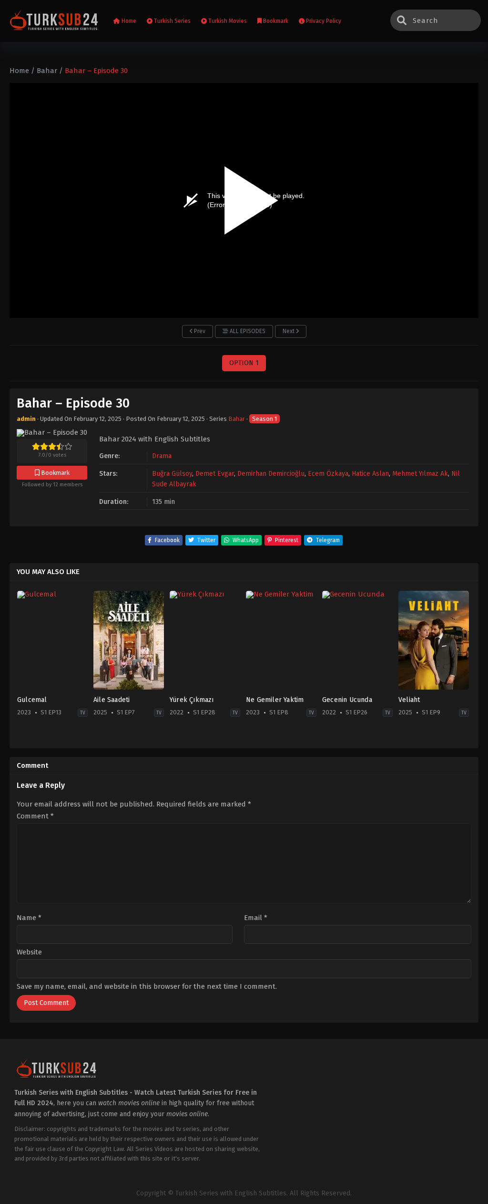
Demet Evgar (214, 474)
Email (255, 917)
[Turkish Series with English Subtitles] (54, 21)
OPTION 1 (244, 363)
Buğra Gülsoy (172, 474)
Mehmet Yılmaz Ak (420, 474)
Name (29, 917)
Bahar (236, 418)
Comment (35, 816)
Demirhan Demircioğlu (271, 474)
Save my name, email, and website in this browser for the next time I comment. (147, 986)
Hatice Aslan (370, 474)
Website (29, 952)
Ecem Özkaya (328, 474)
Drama (162, 456)
